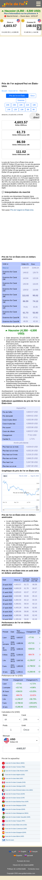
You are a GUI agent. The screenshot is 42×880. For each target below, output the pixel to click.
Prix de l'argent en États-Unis (21, 210)
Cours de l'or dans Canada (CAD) (15, 782)
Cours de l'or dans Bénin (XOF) (14, 836)
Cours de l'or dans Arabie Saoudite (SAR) (17, 817)
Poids (5, 725)
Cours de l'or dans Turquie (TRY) (15, 821)
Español (19, 855)
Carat (24, 715)
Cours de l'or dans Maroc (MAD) (15, 763)
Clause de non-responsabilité (23, 865)
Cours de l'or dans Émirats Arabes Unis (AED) (19, 790)
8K (34, 110)
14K (8, 110)
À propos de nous (23, 861)
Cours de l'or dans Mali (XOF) (14, 778)
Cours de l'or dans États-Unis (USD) (16, 825)
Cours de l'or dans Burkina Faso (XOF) (16, 801)
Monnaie (6, 736)
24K (7, 105)
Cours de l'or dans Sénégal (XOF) (15, 786)
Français (34, 851)
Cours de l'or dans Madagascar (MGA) (16, 813)
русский (30, 855)
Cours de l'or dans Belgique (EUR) (15, 805)
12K (15, 110)
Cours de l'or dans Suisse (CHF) (15, 798)
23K (14, 105)
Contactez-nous (33, 869)
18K (34, 105)
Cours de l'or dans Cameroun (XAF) (16, 828)
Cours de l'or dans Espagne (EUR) (15, 832)
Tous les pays (10, 840)
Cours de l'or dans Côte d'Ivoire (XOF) (16, 771)
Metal (5, 715)
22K (21, 105)
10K (22, 110)
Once (32, 96)
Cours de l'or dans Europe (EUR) (15, 809)
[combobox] (21, 740)
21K (27, 105)
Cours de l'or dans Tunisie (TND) (15, 767)
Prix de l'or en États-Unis (17, 96)
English (23, 851)
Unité (24, 725)
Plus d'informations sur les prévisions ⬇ (21, 13)
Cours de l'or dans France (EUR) (15, 794)
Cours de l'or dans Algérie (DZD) (15, 774)
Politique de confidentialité (16, 869)
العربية (13, 851)
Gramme (21, 100)
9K (28, 110)
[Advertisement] (21, 59)
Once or (6, 268)
